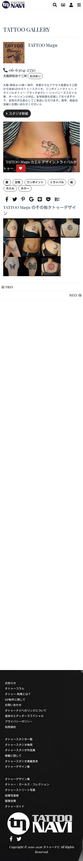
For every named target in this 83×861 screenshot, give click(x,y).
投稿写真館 (12, 795)
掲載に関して (13, 755)
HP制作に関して (15, 699)
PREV (9, 287)
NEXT (73, 295)
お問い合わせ (13, 705)
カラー (25, 188)
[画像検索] (63, 5)
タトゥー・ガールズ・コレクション (27, 784)
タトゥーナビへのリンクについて (25, 710)
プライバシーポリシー (19, 721)
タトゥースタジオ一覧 (19, 739)
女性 (17, 182)
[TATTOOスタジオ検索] (55, 5)
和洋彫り (35, 76)
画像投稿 (10, 801)
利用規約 (10, 727)
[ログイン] (71, 5)
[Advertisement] (41, 485)
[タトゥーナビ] (13, 4)
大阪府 (7, 76)
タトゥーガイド (14, 806)
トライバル (57, 182)
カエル (10, 188)
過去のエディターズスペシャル (24, 716)
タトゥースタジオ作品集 (20, 750)
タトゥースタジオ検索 (19, 744)
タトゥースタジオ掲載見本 (21, 761)
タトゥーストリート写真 (20, 790)
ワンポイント (35, 182)
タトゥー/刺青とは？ (18, 694)
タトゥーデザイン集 (17, 766)
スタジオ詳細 (18, 113)
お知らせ (10, 683)
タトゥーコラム (14, 688)
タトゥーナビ (51, 847)
